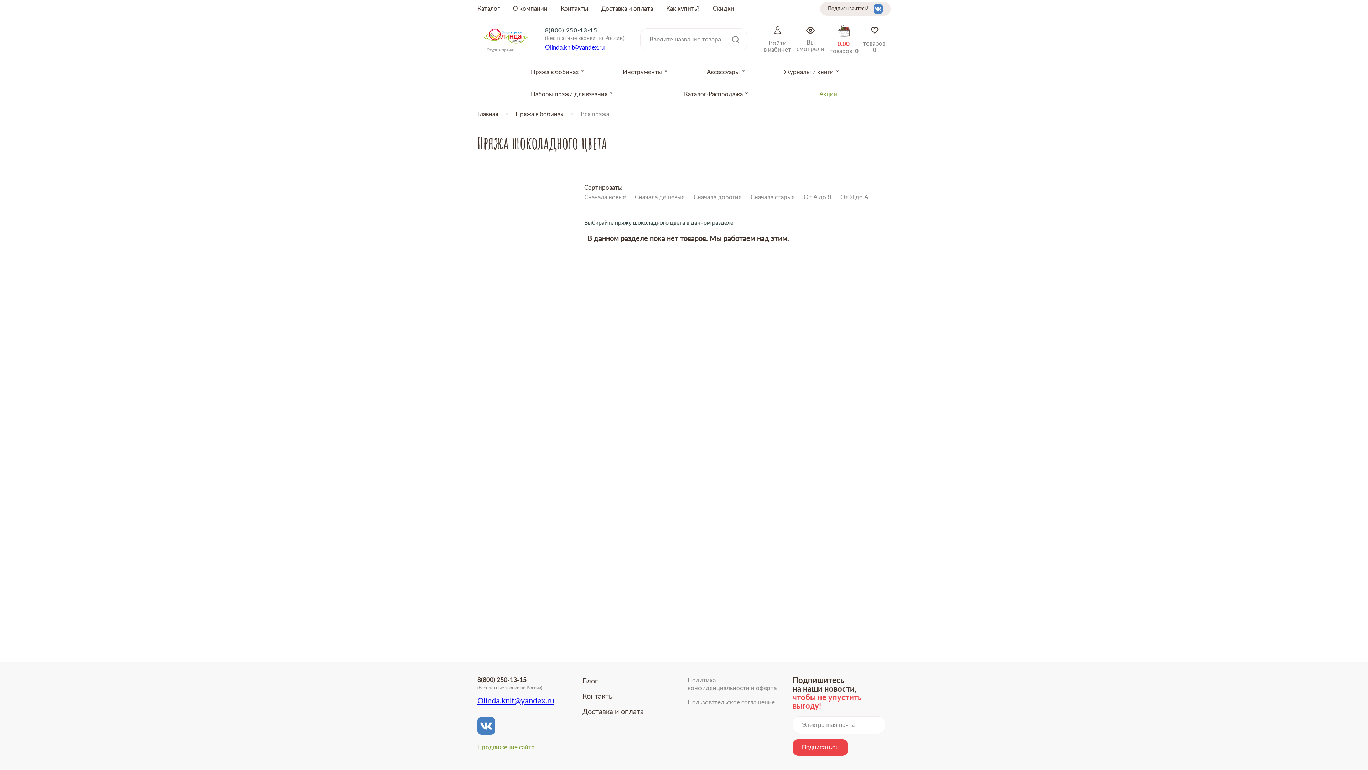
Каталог (488, 9)
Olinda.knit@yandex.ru (575, 48)
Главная (487, 114)
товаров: (875, 47)
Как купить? (683, 9)
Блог (590, 681)
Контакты (574, 9)
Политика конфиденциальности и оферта (732, 684)
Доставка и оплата (627, 9)
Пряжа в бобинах (539, 114)
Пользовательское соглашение (731, 702)
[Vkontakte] (878, 9)
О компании (530, 9)
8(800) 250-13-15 (571, 30)
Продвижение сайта (505, 747)
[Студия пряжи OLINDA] (505, 46)
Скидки (723, 9)
